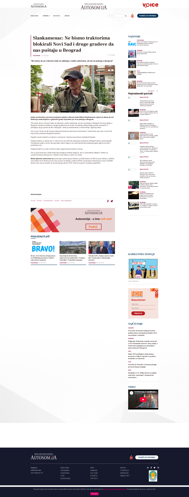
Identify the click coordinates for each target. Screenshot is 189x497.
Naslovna (34, 16)
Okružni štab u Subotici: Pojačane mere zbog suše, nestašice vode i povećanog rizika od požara (148, 175)
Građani (139, 50)
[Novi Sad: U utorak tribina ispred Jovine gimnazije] (132, 54)
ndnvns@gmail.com (37, 473)
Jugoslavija (65, 478)
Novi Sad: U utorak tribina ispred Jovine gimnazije (146, 52)
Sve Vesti (56, 16)
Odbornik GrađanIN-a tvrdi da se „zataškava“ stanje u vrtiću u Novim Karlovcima (149, 205)
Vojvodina (36, 55)
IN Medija (143, 110)
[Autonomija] (94, 6)
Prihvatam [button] (94, 494)
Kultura (94, 473)
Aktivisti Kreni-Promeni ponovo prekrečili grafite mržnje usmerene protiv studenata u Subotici (147, 103)
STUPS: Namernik (133, 281)
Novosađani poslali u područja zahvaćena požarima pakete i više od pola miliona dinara (147, 64)
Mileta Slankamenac (66, 200)
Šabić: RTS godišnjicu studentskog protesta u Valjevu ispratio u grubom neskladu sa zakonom (142, 356)
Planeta (93, 476)
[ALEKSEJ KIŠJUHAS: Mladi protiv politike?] (132, 74)
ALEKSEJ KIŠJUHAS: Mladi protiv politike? (146, 73)
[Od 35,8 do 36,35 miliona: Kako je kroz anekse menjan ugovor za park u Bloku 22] (133, 113)
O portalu (124, 470)
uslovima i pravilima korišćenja (114, 489)
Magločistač (144, 97)
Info (129, 351)
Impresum (124, 473)
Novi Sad (33, 200)
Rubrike (46, 16)
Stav (138, 71)
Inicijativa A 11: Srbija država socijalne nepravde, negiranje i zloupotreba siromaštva (142, 375)
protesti (39, 200)
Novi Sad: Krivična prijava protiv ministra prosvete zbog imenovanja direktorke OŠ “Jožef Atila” (147, 84)
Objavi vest (125, 476)
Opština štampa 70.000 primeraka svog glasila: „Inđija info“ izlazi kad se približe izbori (149, 136)
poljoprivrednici (48, 200)
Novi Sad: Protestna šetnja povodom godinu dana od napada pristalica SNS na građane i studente (142, 333)
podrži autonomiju (147, 16)
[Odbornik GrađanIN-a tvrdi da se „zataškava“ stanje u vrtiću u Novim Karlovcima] (133, 206)
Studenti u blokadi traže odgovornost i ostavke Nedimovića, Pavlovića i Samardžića (147, 196)
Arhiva (67, 16)
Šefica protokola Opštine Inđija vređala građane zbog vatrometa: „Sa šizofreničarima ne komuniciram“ (149, 186)
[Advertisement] (94, 26)
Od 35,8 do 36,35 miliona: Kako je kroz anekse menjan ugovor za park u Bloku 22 (149, 113)
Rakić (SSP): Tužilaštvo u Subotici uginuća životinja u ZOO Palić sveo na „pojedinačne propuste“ (149, 126)
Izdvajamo (65, 470)
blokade (57, 200)
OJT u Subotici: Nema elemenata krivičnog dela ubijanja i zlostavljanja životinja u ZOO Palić (147, 163)
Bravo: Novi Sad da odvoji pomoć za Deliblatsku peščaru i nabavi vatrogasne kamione (147, 43)
